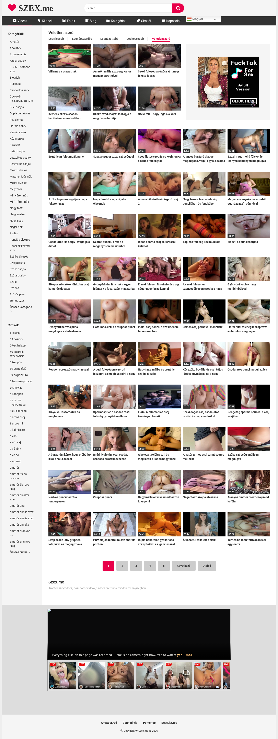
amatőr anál (17, 505)
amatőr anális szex (22, 512)
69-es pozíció (18, 368)
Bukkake (15, 84)
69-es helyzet (18, 345)
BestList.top (169, 722)
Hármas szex (18, 126)
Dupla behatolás (20, 113)
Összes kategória (21, 307)
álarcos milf (17, 423)
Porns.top (149, 722)
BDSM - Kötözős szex (20, 69)
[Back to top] (264, 727)
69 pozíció (16, 339)
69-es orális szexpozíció (17, 354)
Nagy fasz (16, 208)
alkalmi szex (17, 429)
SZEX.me (34, 8)
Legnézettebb (109, 38)
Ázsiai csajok (18, 60)
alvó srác (15, 461)
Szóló (13, 281)
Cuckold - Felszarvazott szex (21, 98)
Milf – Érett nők (19, 201)
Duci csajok (17, 107)
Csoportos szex (19, 90)
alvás (13, 436)
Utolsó (207, 565)
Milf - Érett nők (19, 195)
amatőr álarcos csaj (19, 486)
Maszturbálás (18, 170)
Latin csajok (17, 151)
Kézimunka (17, 138)
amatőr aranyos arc (20, 533)
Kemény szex (18, 132)
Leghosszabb (135, 38)
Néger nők (16, 227)
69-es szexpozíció (21, 381)
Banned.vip (130, 722)
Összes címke (19, 552)
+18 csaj (15, 332)
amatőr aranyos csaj (20, 543)
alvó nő (14, 455)
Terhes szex (17, 300)
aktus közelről (18, 410)
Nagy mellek (17, 214)
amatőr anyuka (19, 524)
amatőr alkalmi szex (19, 497)
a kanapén (16, 394)
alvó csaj (15, 442)
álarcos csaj (17, 417)
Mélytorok (16, 189)
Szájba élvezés (19, 256)
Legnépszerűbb (82, 38)
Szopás (14, 288)
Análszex (15, 48)
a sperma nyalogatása (18, 402)
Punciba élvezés (20, 239)
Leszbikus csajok (20, 157)
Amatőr (14, 41)
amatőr (14, 467)
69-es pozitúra (19, 375)
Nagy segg (16, 220)
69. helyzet (16, 387)
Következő (183, 565)
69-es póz (16, 362)
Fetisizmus (16, 119)
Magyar (197, 19)
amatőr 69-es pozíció (18, 476)
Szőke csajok (18, 269)
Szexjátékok (17, 262)
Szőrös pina (17, 294)
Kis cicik (15, 145)
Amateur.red (109, 722)
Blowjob (15, 77)
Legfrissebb (56, 38)
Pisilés (14, 233)
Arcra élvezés (18, 54)
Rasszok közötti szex (20, 248)
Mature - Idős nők (21, 176)
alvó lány (15, 448)
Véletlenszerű (161, 38)
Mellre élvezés (18, 182)
